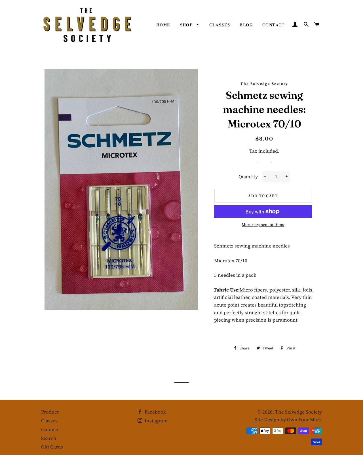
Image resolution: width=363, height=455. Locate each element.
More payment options (263, 224)
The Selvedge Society (298, 411)
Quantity (248, 176)
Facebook (154, 411)
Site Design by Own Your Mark (288, 419)
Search (48, 438)
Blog (246, 25)
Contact (273, 25)
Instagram (155, 420)
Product (50, 411)
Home (163, 25)
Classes (219, 25)
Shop (187, 25)
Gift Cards (52, 446)
